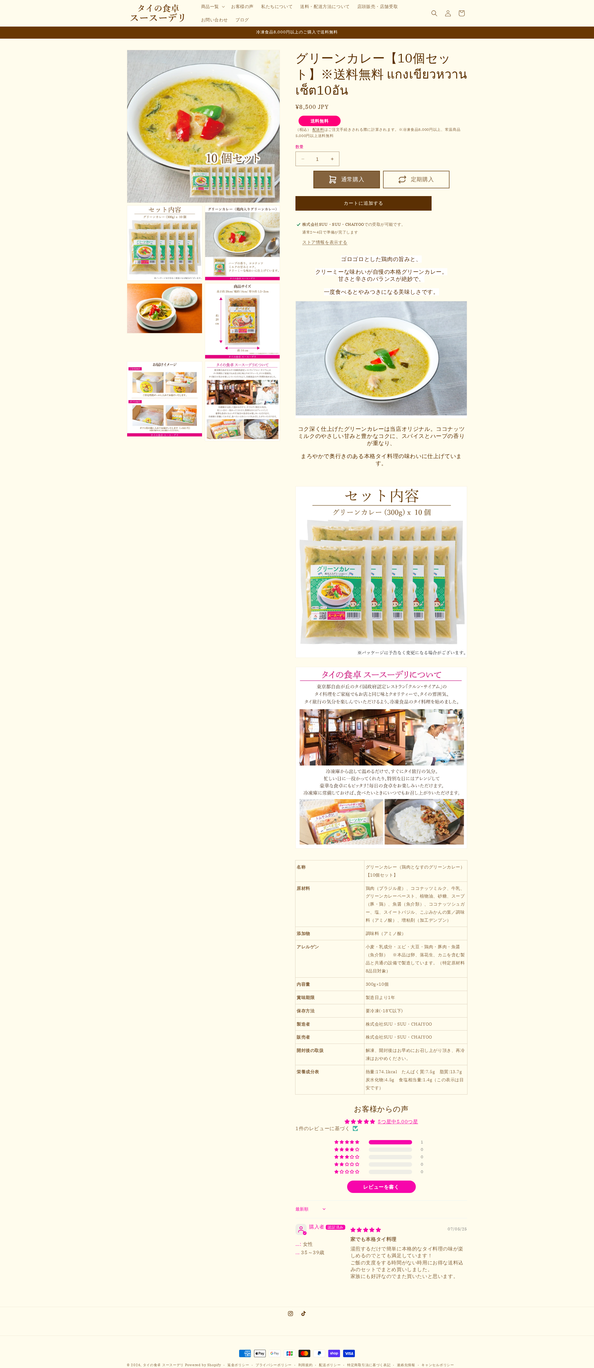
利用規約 (305, 1365)
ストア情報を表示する (324, 242)
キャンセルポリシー (437, 1365)
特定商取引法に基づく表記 (368, 1365)
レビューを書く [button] (381, 1187)
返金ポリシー (238, 1365)
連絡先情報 (406, 1365)
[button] (212, 6)
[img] (366, 1230)
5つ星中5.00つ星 (398, 1121)
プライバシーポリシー (274, 1365)
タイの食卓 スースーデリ (163, 1365)
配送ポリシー (330, 1365)
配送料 (318, 129)
